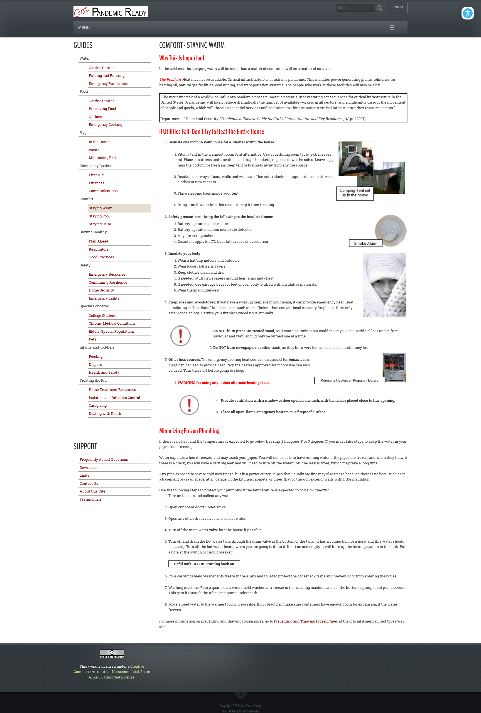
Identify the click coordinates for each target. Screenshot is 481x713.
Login (398, 7)
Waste (94, 149)
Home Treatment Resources (112, 389)
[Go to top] (242, 695)
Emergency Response (107, 274)
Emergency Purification (108, 83)
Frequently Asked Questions (104, 459)
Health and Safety (104, 372)
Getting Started (102, 67)
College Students (103, 315)
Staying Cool (99, 216)
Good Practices (101, 256)
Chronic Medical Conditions (112, 323)
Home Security (101, 290)
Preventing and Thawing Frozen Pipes (306, 621)
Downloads (89, 467)
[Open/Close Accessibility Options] (468, 13)
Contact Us (89, 483)
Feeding (95, 356)
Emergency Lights (104, 298)
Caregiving (98, 405)
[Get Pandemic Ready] (110, 11)
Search (379, 8)
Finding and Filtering (106, 75)
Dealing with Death (105, 413)
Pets (92, 339)
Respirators (99, 249)
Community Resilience (108, 282)
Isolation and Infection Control (114, 397)
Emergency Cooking (105, 124)
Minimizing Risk (103, 157)
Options (95, 116)
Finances (96, 182)
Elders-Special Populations (112, 331)
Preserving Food (102, 108)
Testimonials (91, 499)
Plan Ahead (98, 241)
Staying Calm (100, 223)
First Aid (96, 174)
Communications (103, 190)
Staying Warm (100, 207)
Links (84, 475)
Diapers (95, 364)
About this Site (92, 491)
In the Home (99, 141)
